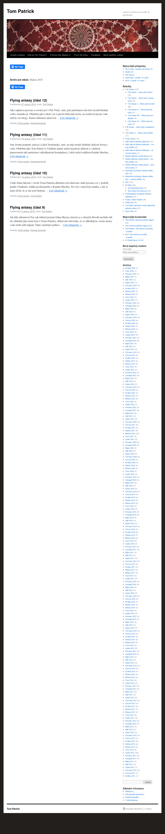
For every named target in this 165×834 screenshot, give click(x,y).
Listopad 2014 (130, 654)
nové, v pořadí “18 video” (135, 80)
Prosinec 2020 (130, 442)
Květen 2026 (130, 268)
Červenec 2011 (131, 770)
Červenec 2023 (131, 352)
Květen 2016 (130, 601)
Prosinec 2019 (130, 477)
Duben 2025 (130, 291)
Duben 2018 (130, 535)
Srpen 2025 (129, 282)
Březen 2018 (130, 538)
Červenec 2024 (131, 317)
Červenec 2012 (131, 735)
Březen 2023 (130, 363)
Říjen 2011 (129, 761)
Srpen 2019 (129, 488)
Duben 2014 (130, 674)
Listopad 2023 (130, 340)
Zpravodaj (129, 211)
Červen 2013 (130, 703)
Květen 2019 (130, 497)
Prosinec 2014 (130, 651)
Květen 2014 (130, 671)
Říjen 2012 (129, 726)
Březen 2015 (130, 642)
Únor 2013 (129, 715)
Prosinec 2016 (130, 581)
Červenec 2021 (131, 421)
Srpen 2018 (129, 523)
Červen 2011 (130, 773)
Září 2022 (129, 381)
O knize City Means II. (60, 54)
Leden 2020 (129, 474)
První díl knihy (81, 54)
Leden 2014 (129, 683)
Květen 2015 (130, 636)
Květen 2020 (130, 462)
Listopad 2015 (130, 619)
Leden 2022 (129, 404)
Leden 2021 (129, 439)
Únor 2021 (129, 436)
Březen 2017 (130, 572)
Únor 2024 (129, 332)
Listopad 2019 (130, 480)
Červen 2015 (130, 633)
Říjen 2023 (129, 343)
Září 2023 (129, 346)
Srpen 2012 (129, 732)
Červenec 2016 (131, 596)
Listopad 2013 (130, 688)
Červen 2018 (130, 529)
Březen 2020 (130, 468)
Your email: (127, 248)
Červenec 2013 (131, 700)
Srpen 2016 (129, 593)
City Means (129, 89)
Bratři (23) (129, 71)
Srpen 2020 (129, 453)
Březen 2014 (130, 677)
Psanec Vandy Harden (133, 199)
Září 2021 (129, 416)
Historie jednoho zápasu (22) (141, 225)
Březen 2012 (130, 746)
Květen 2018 (130, 532)
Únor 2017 (129, 575)
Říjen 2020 (129, 448)
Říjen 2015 (129, 622)
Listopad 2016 (130, 584)
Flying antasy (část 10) (28, 172)
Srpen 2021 (129, 419)
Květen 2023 (130, 358)
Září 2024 (129, 311)
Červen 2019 (130, 494)
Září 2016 (129, 590)
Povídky (128, 185)
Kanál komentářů (131, 797)
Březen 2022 (130, 398)
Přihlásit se (129, 791)
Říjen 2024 (129, 308)
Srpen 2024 (129, 314)
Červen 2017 (130, 564)
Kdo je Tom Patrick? (37, 54)
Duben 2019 (130, 500)
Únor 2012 (129, 749)
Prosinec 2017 (130, 546)
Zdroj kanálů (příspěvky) (134, 794)
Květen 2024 (130, 323)
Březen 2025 (130, 294)
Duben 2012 (130, 744)
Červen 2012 (130, 738)
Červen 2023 (130, 355)
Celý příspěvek (69, 117)
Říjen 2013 (129, 691)
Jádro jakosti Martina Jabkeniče (137, 141)
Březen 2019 (130, 503)
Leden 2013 (129, 717)
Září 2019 (129, 485)
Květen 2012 (130, 741)
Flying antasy (23, 123)
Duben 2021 (130, 430)
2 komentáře (36, 195)
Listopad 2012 (130, 723)
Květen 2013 (130, 706)
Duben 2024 (130, 326)
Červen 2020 (130, 459)
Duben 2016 (130, 604)
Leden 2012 (129, 752)
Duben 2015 (130, 639)
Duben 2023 (130, 361)
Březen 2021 (130, 433)
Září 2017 (129, 555)
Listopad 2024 (130, 305)
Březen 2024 (130, 329)
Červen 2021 (130, 424)
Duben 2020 (130, 465)
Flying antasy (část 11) (28, 134)
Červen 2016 (130, 598)
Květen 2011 (130, 776)
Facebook (95, 54)
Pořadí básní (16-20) (135, 240)
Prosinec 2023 (130, 337)
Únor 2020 (129, 471)
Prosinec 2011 (130, 755)
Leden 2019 (129, 509)
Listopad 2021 (130, 410)
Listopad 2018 (130, 514)
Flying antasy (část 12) (28, 100)
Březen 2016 (130, 607)
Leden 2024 (129, 334)
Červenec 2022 (131, 387)
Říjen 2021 (129, 413)
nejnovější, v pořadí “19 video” (137, 77)
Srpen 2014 (129, 662)
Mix (127, 182)
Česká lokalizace (131, 800)
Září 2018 (129, 520)
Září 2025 (129, 279)
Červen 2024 (130, 320)
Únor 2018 (129, 540)
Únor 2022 (129, 401)
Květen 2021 (130, 427)
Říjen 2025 (129, 276)
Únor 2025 (129, 297)
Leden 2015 (129, 648)
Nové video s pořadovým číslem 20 (138, 69)
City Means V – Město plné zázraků (139, 132)
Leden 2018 (129, 543)
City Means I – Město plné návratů (141, 103)
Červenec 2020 (131, 456)
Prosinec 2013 (130, 686)
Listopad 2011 (130, 758)
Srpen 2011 (129, 767)
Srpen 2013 (129, 697)
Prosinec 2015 (130, 616)
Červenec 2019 (131, 491)
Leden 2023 (129, 369)
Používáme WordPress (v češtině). (139, 808)
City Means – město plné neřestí (140, 92)
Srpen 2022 (129, 384)
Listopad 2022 (130, 375)
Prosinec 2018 (130, 511)
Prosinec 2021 (130, 407)
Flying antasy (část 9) (27, 207)
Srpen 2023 (129, 349)
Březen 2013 (130, 712)
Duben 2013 (130, 709)
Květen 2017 (130, 567)
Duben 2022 (130, 395)
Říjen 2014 (129, 657)
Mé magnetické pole (135, 188)
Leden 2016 (129, 613)
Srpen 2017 (129, 558)
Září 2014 (129, 659)
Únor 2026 (129, 271)
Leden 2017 (129, 578)
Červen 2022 (130, 390)
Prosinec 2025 (130, 273)
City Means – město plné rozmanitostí (139, 127)
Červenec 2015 (131, 630)
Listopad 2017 (130, 549)
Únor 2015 (129, 645)
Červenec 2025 (131, 285)
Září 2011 (129, 764)
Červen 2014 (130, 668)
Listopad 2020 (130, 445)
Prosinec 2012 (130, 720)
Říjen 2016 (129, 587)
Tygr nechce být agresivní (137, 190)
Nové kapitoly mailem (113, 54)
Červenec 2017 (131, 561)
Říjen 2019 (129, 482)
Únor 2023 (129, 366)
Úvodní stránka (17, 54)
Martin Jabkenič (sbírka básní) (137, 156)
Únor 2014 (129, 680)
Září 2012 (129, 729)
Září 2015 (129, 625)
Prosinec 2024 (130, 302)
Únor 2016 (129, 610)
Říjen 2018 (129, 517)
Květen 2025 (130, 288)
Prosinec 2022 (130, 372)
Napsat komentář (38, 123)
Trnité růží (129, 202)
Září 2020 (129, 450)
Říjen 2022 (129, 378)
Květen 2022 (130, 392)
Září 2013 (129, 694)
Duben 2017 (130, 569)
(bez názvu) (129, 74)
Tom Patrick (20, 10)
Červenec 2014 (131, 665)
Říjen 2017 (129, 552)
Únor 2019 (129, 506)
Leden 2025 (129, 300)
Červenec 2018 (131, 526)
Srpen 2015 (129, 628)
